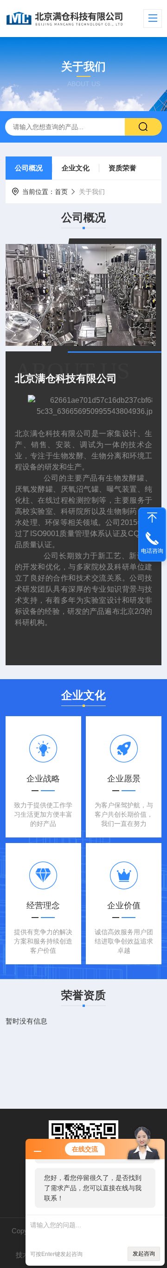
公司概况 (29, 168)
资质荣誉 (122, 168)
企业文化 (76, 168)
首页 (61, 191)
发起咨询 (144, 1253)
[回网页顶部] (152, 517)
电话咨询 (152, 551)
